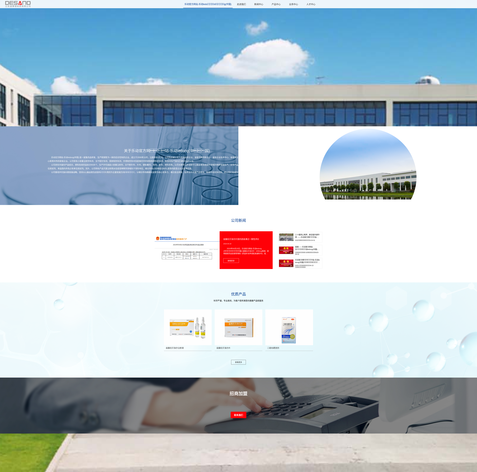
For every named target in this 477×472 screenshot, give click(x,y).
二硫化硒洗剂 (273, 348)
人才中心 (310, 4)
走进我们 (241, 4)
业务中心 (293, 4)
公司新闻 (238, 220)
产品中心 (276, 4)
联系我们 (238, 415)
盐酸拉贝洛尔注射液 (175, 348)
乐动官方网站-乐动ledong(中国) (207, 4)
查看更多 (238, 362)
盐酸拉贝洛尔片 (223, 348)
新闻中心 (258, 4)
